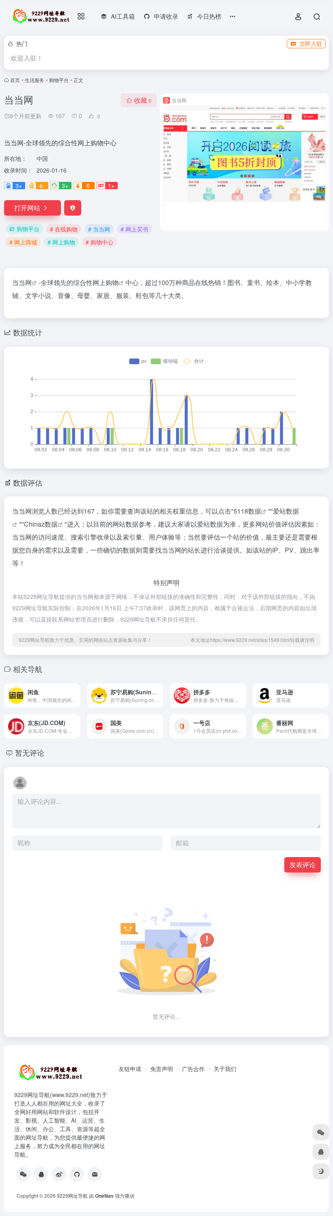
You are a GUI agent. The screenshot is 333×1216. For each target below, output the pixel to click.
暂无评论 (29, 752)
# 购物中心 (99, 242)
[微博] (59, 1174)
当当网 (22, 282)
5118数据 (247, 511)
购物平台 (59, 79)
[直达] (76, 695)
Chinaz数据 (41, 524)
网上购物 (106, 282)
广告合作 (193, 1069)
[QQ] (41, 1174)
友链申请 (130, 1069)
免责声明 (161, 1069)
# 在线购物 (64, 229)
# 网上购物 (61, 242)
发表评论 (303, 864)
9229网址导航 (72, 1195)
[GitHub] (76, 1174)
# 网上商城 (23, 242)
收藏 (142, 100)
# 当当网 (99, 229)
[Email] (94, 1174)
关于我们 (225, 1069)
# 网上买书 (134, 229)
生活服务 (34, 79)
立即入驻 (310, 43)
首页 (15, 79)
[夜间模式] (321, 1171)
